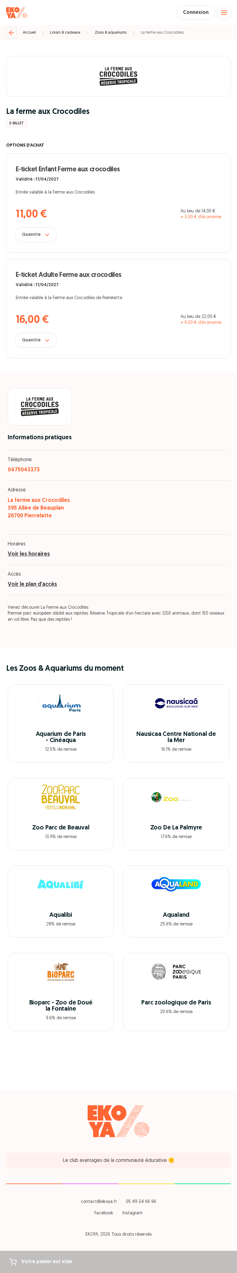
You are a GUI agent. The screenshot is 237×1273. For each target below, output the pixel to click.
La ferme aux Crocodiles (162, 33)
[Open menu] (224, 12)
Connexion (196, 12)
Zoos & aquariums (111, 33)
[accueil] (16, 12)
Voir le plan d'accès (32, 584)
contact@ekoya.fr (99, 1202)
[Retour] (11, 32)
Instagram (133, 1213)
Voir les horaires (29, 554)
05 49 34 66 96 (141, 1202)
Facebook (103, 1213)
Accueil (29, 33)
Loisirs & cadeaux (65, 33)
